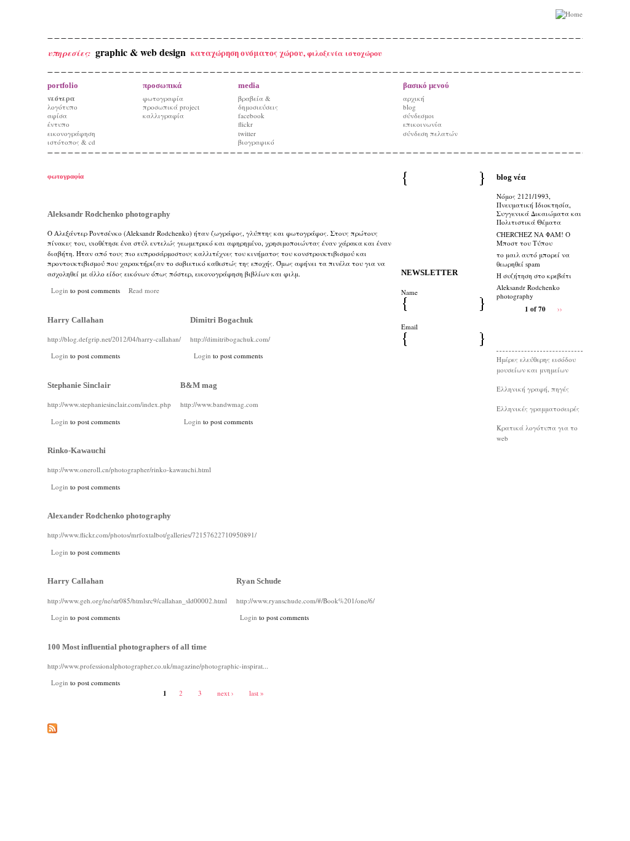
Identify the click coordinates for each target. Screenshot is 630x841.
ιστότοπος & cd (71, 142)
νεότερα (61, 98)
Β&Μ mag (198, 385)
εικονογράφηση (71, 133)
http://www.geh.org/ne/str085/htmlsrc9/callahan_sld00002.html (137, 600)
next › (225, 693)
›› (559, 308)
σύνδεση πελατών (430, 133)
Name (409, 292)
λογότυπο (62, 106)
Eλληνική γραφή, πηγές (532, 388)
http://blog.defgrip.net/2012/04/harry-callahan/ (114, 339)
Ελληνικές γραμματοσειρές (538, 408)
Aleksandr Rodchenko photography (108, 214)
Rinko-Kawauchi (76, 450)
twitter (247, 133)
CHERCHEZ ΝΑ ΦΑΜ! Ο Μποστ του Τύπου (533, 238)
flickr (245, 124)
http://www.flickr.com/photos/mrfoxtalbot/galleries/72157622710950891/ (152, 534)
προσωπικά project (171, 106)
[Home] (569, 14)
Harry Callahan (75, 319)
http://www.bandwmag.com (219, 404)
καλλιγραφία (163, 115)
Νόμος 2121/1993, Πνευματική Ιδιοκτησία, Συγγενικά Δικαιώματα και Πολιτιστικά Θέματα (538, 209)
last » (256, 693)
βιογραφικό (256, 142)
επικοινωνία (422, 124)
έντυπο (58, 124)
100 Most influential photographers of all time (127, 646)
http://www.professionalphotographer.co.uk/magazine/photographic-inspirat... (157, 665)
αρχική (414, 98)
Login (59, 290)
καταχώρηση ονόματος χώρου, (249, 53)
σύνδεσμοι (418, 115)
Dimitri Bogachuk (221, 319)
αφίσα (57, 115)
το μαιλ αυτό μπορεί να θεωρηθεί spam (533, 259)
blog (409, 106)
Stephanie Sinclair (79, 385)
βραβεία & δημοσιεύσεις (258, 102)
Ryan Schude (258, 580)
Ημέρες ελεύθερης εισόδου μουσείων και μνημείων (536, 364)
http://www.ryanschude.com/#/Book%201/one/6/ (305, 600)
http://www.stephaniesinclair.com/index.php (109, 404)
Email (409, 326)
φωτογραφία (163, 98)
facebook (251, 115)
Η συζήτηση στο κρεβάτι (534, 275)
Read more (144, 290)
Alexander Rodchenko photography (109, 515)
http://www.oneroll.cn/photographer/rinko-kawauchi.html (129, 469)
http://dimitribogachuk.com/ (230, 339)
